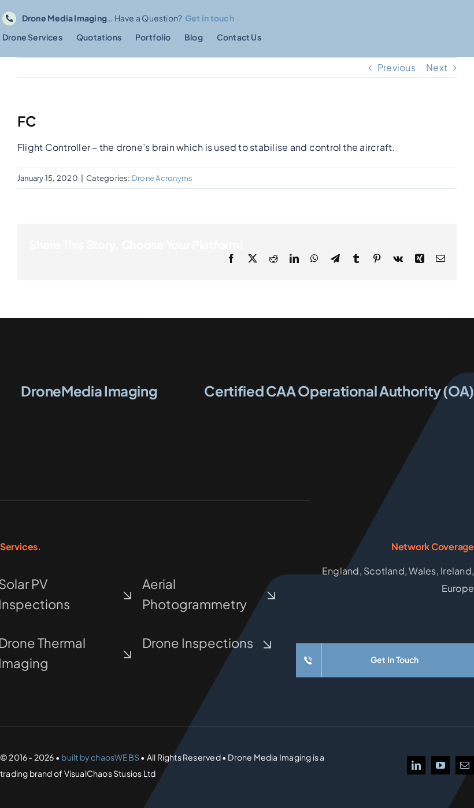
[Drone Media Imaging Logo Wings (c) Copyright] (89, 413)
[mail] (465, 765)
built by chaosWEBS (100, 757)
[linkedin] (416, 765)
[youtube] (440, 765)
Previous (396, 67)
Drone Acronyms (162, 178)
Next (436, 67)
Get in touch (209, 18)
